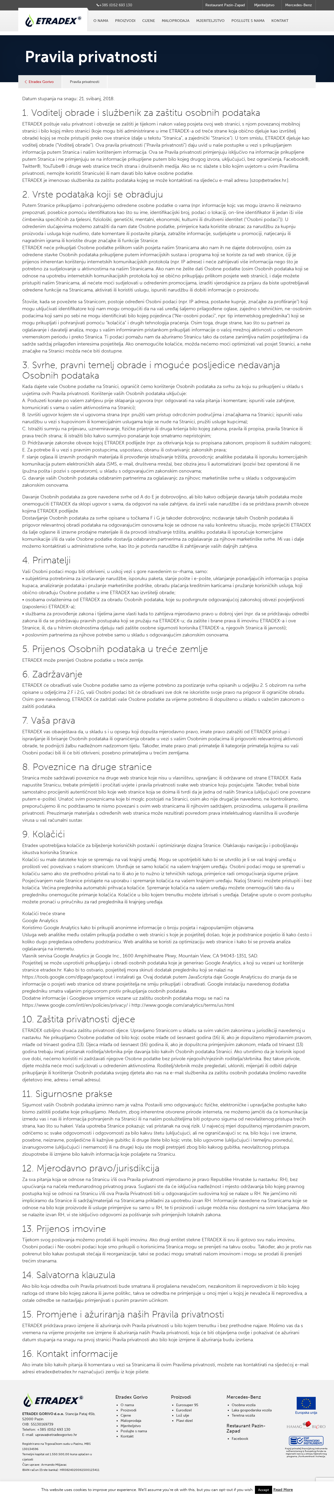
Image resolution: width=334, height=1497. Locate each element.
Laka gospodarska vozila (252, 1410)
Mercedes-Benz (298, 5)
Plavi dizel (184, 1420)
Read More (283, 1489)
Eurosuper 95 (187, 1405)
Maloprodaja (175, 21)
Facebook (240, 1438)
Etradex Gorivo (41, 82)
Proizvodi (125, 21)
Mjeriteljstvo (264, 5)
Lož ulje (182, 1415)
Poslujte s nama (248, 21)
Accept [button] (263, 1490)
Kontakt (279, 21)
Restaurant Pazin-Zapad (225, 5)
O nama (100, 21)
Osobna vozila (243, 1405)
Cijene (148, 21)
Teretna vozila (243, 1415)
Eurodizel (184, 1410)
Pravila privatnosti (84, 82)
